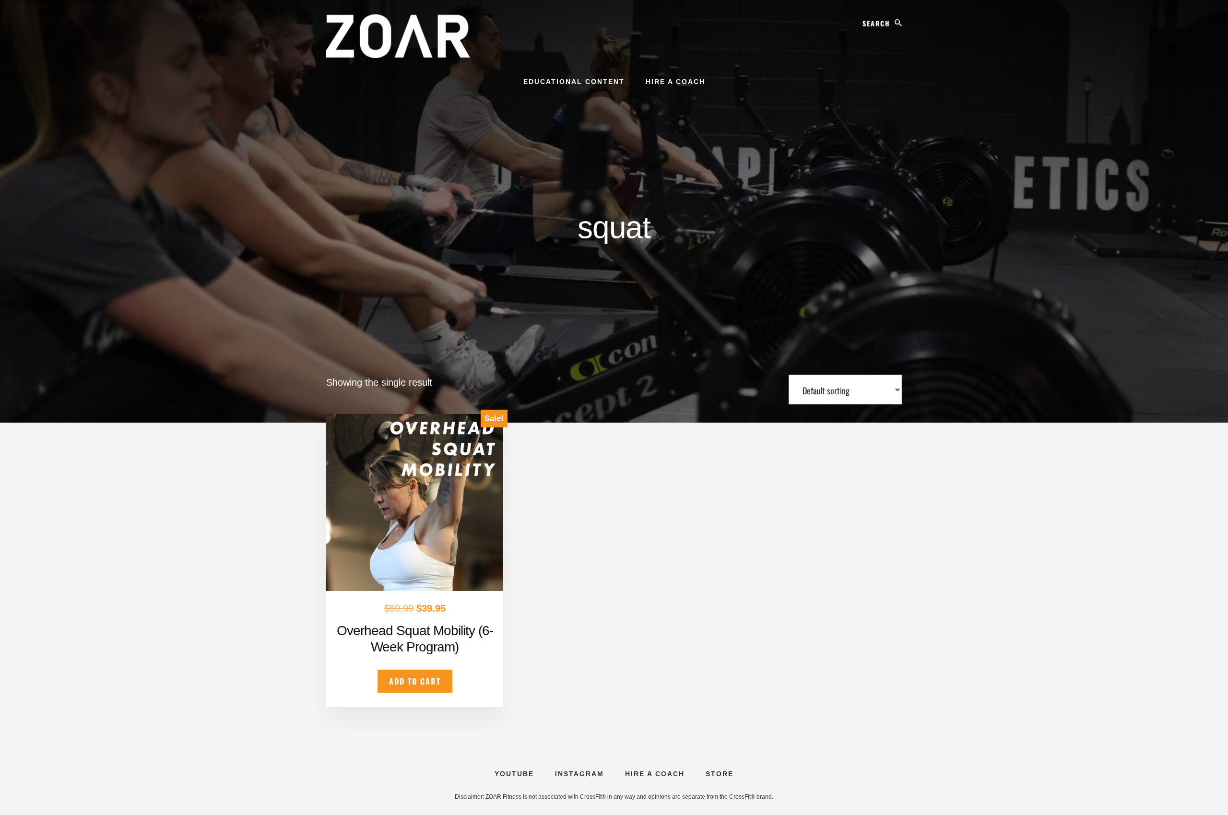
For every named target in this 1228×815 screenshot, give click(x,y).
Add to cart (415, 681)
